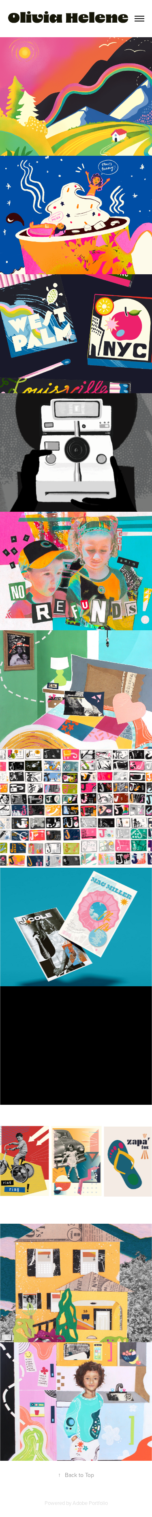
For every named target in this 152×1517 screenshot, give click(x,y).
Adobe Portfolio (90, 1502)
